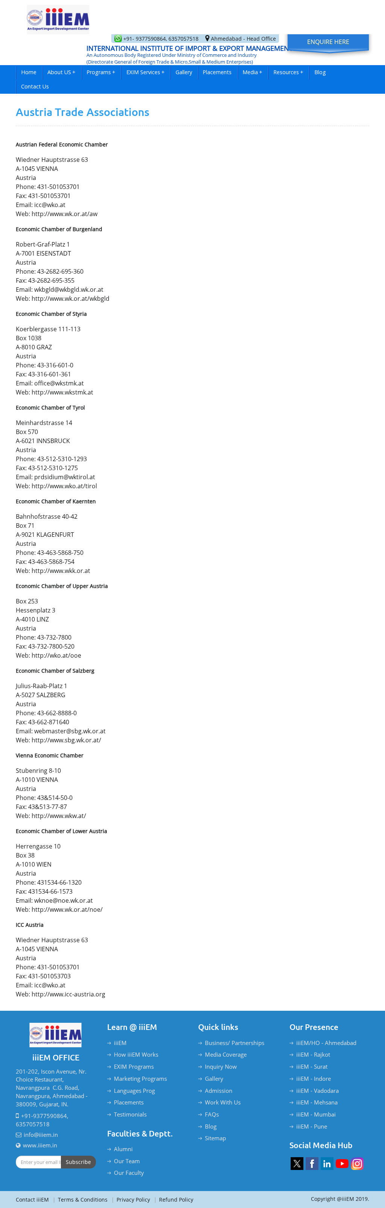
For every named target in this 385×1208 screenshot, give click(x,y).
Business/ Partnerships (234, 1043)
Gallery (184, 72)
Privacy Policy (130, 1199)
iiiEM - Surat (311, 1066)
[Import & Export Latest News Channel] (342, 1163)
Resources (288, 72)
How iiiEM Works (136, 1054)
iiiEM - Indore (313, 1078)
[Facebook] (312, 1163)
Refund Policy (173, 1199)
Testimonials (130, 1114)
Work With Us (223, 1102)
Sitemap (215, 1138)
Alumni (123, 1149)
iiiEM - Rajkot (313, 1054)
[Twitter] (297, 1163)
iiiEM (120, 1043)
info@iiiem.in (41, 1134)
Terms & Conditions (80, 1199)
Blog (320, 72)
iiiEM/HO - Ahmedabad (326, 1043)
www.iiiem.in (40, 1145)
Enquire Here (328, 42)
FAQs (212, 1114)
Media (252, 72)
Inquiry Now (221, 1066)
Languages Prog (134, 1090)
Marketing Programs (140, 1078)
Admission (218, 1090)
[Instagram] (357, 1163)
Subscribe (78, 1161)
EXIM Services (145, 72)
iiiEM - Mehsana (317, 1102)
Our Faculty (129, 1172)
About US (61, 72)
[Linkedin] (327, 1163)
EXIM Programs (134, 1066)
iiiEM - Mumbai (316, 1114)
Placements (217, 72)
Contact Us (35, 86)
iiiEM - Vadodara (317, 1090)
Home (28, 72)
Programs (100, 72)
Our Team (127, 1161)
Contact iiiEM (32, 1199)
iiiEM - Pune (311, 1126)
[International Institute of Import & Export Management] (58, 17)
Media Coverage (226, 1054)
